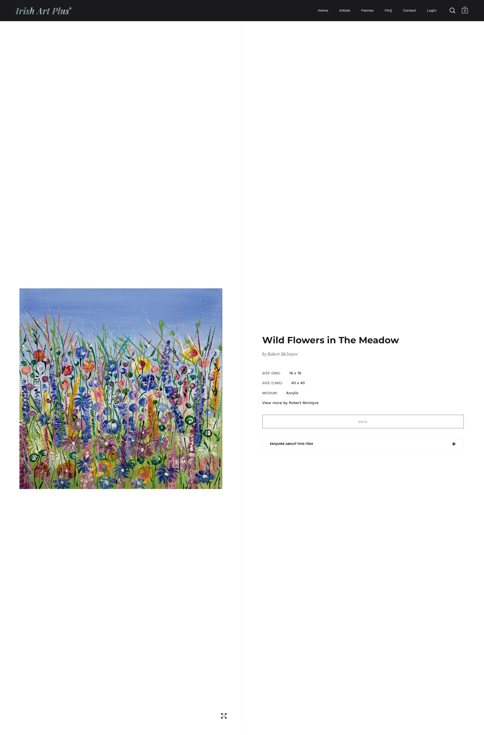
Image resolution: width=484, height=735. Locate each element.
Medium (269, 393)
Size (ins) (271, 373)
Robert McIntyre (282, 354)
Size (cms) (272, 383)
